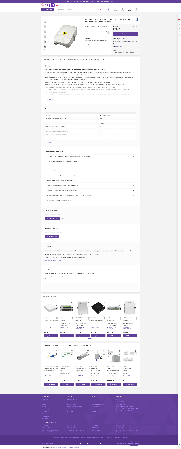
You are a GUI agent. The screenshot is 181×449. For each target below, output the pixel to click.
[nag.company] (80, 443)
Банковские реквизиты (48, 409)
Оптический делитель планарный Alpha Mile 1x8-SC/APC (112, 322)
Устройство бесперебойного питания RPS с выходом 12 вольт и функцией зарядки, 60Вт (96, 371)
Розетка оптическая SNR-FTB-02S (50, 321)
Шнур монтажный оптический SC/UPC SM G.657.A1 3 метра (49, 370)
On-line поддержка (72, 399)
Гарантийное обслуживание (74, 406)
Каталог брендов (46, 414)
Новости (44, 402)
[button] (90, 1)
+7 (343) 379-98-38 (46, 427)
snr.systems (94, 411)
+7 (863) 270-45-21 (71, 427)
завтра (129, 41)
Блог (100, 5)
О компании (45, 399)
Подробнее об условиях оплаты (54, 279)
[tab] (47, 59)
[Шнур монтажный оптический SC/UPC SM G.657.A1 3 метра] (51, 356)
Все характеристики (90, 36)
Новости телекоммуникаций (99, 402)
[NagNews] (94, 443)
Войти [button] (129, 10)
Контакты (44, 406)
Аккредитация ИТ (46, 418)
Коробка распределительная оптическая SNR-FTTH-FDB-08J (81, 322)
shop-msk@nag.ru (80, 5)
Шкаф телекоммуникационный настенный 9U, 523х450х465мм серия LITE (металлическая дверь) (113, 371)
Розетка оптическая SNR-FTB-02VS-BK (97, 321)
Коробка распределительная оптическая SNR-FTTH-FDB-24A (128, 322)
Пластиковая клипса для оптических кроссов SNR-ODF (129, 371)
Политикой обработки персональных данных (69, 447)
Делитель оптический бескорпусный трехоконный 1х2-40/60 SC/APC (65, 371)
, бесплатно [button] (132, 41)
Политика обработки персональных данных (127, 443)
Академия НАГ (95, 406)
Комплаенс (70, 409)
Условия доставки (71, 404)
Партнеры (44, 411)
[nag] (100, 443)
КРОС (93, 409)
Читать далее (88, 44)
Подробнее (48, 99)
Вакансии (44, 404)
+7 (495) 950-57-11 (66, 5)
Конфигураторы (96, 414)
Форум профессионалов (98, 404)
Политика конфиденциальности (131, 441)
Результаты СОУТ (46, 416)
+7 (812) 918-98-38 (120, 427)
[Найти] (101, 10)
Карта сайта (70, 411)
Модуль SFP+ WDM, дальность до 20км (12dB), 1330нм (81, 370)
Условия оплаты (71, 402)
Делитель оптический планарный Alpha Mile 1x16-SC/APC (65, 322)
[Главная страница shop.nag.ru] (48, 5)
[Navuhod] (87, 443)
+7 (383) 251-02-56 (96, 427)
